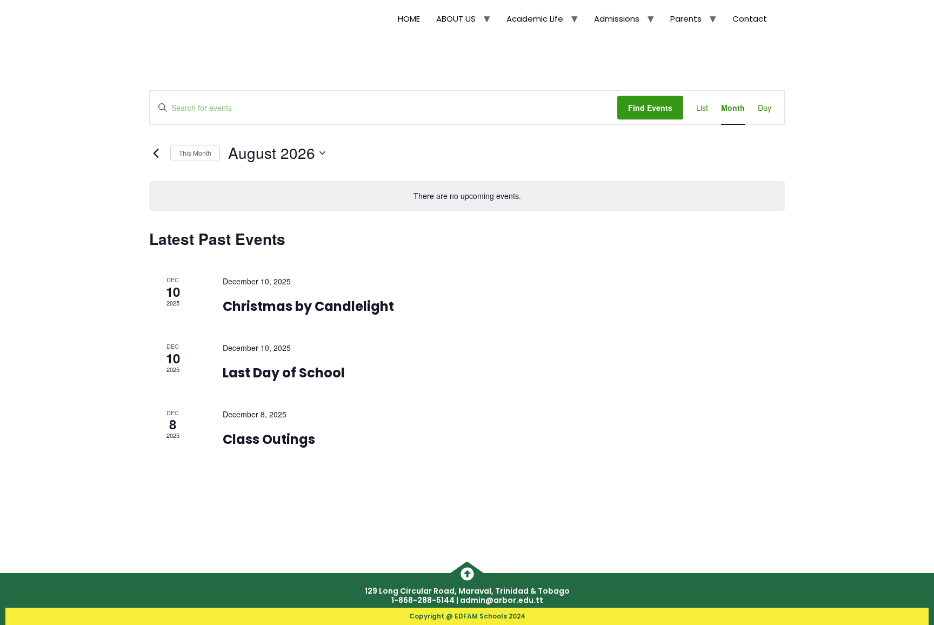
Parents (686, 18)
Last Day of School (284, 373)
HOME (409, 18)
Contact (749, 18)
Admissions (616, 18)
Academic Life (534, 18)
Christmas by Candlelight (308, 306)
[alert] (467, 196)
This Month (195, 152)
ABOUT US (456, 18)
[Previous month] (155, 153)
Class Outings (269, 439)
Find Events (650, 107)
